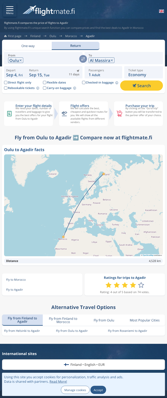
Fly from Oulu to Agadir (72, 331)
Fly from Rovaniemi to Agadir (127, 331)
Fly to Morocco (16, 279)
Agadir (90, 36)
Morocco (71, 36)
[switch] (83, 59)
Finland (35, 36)
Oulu (52, 36)
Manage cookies (75, 390)
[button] (9, 10)
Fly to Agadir (14, 289)
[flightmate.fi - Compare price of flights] (50, 10)
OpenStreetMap (148, 255)
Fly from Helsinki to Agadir (22, 331)
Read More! (58, 381)
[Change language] (161, 11)
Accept (98, 390)
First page (14, 36)
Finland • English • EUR (87, 364)
